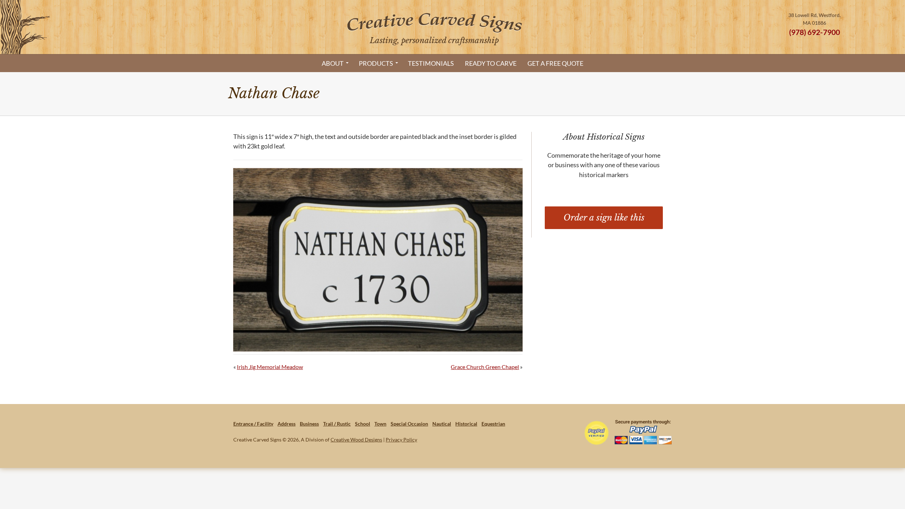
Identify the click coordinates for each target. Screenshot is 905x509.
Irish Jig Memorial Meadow (270, 366)
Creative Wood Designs (356, 440)
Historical (466, 424)
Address (287, 424)
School (362, 424)
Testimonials (431, 63)
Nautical (441, 424)
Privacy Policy (401, 440)
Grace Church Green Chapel (485, 366)
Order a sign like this (604, 217)
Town (380, 424)
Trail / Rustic (337, 424)
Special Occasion (409, 424)
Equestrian (493, 424)
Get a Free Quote (555, 63)
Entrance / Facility (253, 424)
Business (309, 424)
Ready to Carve (490, 63)
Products (376, 63)
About (333, 63)
